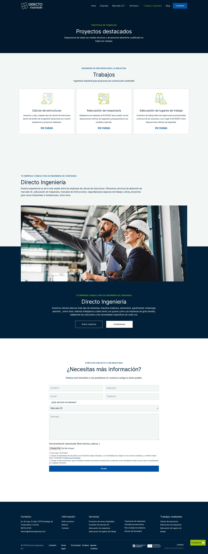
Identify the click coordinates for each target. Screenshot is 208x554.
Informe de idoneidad (133, 531)
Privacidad (76, 545)
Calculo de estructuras (169, 521)
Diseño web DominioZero (174, 548)
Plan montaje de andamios (134, 528)
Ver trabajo (47, 128)
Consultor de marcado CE (99, 525)
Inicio (93, 6)
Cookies (85, 545)
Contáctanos (119, 324)
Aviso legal (63, 547)
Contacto (180, 5)
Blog (168, 6)
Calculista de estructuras (134, 524)
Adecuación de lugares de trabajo (102, 531)
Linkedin (52, 545)
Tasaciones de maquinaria (134, 521)
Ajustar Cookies (93, 547)
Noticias (65, 525)
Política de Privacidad (72, 458)
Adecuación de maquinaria (99, 528)
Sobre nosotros (89, 324)
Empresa (104, 6)
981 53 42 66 (26, 528)
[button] (125, 5)
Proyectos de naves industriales (101, 521)
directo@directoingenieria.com (33, 531)
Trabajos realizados (152, 6)
